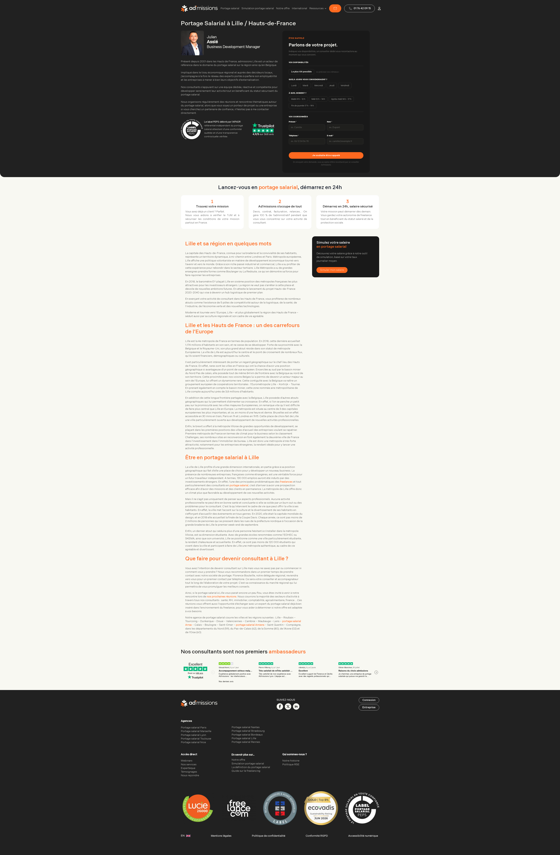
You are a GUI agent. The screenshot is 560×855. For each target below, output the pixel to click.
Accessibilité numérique (363, 835)
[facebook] (280, 706)
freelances (286, 481)
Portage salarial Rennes (246, 742)
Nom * (329, 122)
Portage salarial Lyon (193, 735)
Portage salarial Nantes (246, 727)
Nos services (188, 764)
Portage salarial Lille (244, 738)
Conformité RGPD (317, 835)
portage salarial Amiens (250, 624)
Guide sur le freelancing (246, 770)
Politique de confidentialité (268, 835)
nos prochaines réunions (221, 596)
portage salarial (239, 485)
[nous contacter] (335, 8)
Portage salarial (229, 8)
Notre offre (283, 8)
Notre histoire (290, 760)
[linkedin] (296, 706)
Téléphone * (294, 136)
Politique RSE (290, 764)
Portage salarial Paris (193, 727)
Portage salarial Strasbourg (248, 731)
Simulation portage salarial (258, 8)
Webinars (186, 760)
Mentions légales (221, 835)
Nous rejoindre (190, 775)
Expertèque (188, 768)
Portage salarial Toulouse (196, 738)
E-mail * (330, 136)
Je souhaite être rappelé (326, 155)
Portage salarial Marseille (196, 731)
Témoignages (189, 771)
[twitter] (288, 706)
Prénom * (292, 122)
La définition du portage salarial (251, 767)
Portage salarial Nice (193, 742)
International (299, 8)
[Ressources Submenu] (325, 8)
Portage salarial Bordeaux (247, 734)
